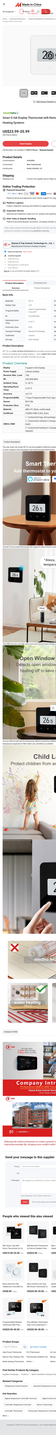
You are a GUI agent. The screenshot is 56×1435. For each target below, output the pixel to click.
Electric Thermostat (44, 1404)
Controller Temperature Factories (18, 1404)
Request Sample (46, 150)
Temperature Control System (16, 1386)
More (5, 1415)
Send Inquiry (26, 143)
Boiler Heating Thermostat (13, 1361)
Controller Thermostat (14, 1411)
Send (25, 1202)
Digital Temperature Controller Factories (21, 1398)
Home (5, 19)
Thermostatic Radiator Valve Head (40, 1357)
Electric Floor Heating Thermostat (16, 1357)
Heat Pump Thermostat (12, 1352)
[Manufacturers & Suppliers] (28, 4)
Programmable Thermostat (12, 21)
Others (29, 1361)
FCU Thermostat (33, 1352)
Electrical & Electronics (18, 19)
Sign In (6, 271)
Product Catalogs (39, 1347)
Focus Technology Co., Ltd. (33, 1425)
